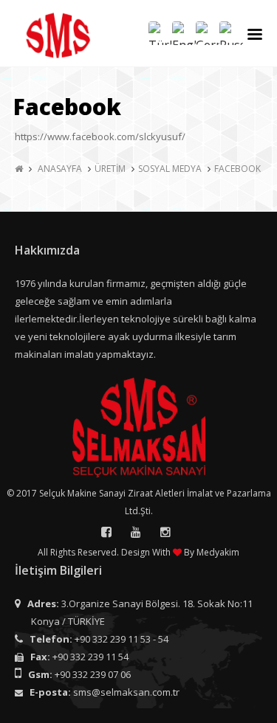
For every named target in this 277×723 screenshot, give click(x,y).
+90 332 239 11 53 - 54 (121, 639)
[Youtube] (136, 532)
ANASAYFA (59, 168)
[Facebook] (106, 532)
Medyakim (217, 552)
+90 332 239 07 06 (93, 674)
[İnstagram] (165, 532)
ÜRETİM (110, 168)
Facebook (237, 168)
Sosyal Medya (170, 168)
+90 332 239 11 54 (90, 656)
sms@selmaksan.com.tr (126, 692)
